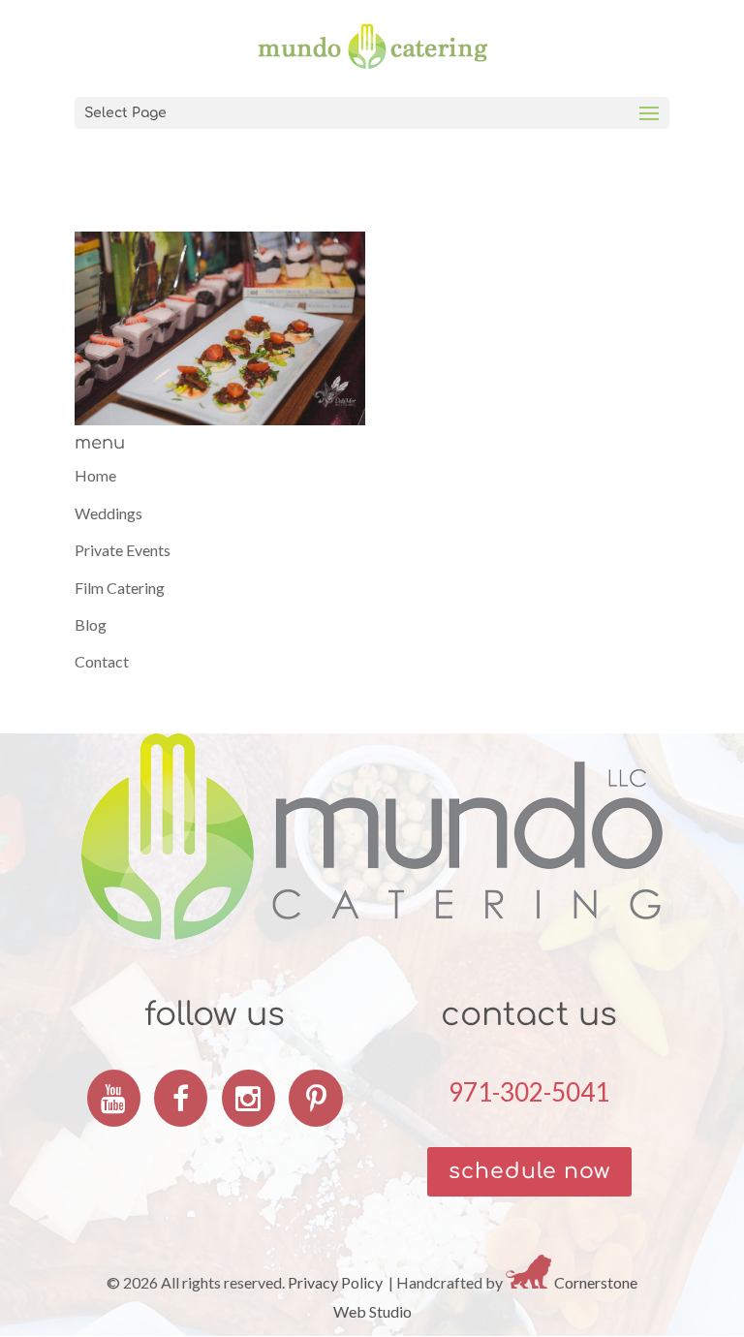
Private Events (122, 550)
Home (95, 475)
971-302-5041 (529, 1091)
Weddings (108, 513)
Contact (102, 661)
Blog (91, 624)
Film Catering (120, 587)
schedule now (529, 1171)
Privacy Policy (335, 1282)
